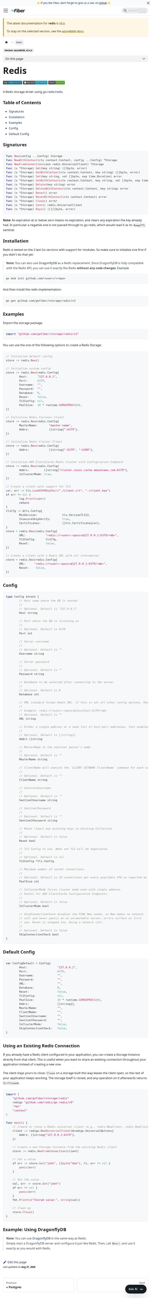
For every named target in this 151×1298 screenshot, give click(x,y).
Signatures (16, 111)
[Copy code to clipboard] (144, 156)
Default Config (19, 134)
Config (13, 128)
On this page (14, 59)
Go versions (50, 250)
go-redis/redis (53, 92)
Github (103, 3)
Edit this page (17, 1262)
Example (123, 268)
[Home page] (6, 42)
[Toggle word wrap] (137, 156)
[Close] (148, 3)
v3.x (62, 23)
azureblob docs (73, 31)
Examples (15, 123)
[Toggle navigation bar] (5, 10)
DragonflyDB (48, 263)
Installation (16, 117)
